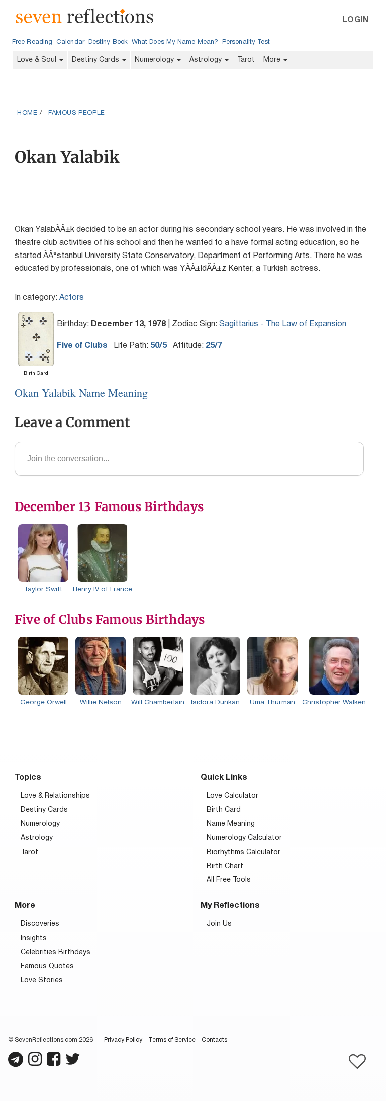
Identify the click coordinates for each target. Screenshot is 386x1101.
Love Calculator (232, 796)
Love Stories (42, 980)
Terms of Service (172, 1040)
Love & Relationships (55, 796)
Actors (71, 297)
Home (27, 113)
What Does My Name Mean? (175, 42)
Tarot (246, 60)
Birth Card (224, 810)
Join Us (219, 924)
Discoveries (40, 924)
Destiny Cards (96, 60)
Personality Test (246, 42)
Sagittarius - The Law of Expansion (282, 324)
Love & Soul (37, 60)
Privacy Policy (123, 1040)
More (272, 60)
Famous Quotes (47, 966)
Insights (34, 938)
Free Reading (32, 42)
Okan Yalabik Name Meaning (81, 392)
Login (355, 20)
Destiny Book (108, 42)
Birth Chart (225, 866)
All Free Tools (229, 880)
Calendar (70, 42)
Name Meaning (231, 824)
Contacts (214, 1040)
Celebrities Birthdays (55, 952)
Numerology (155, 60)
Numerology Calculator (244, 838)
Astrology (206, 60)
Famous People (76, 113)
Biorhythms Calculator (243, 852)
